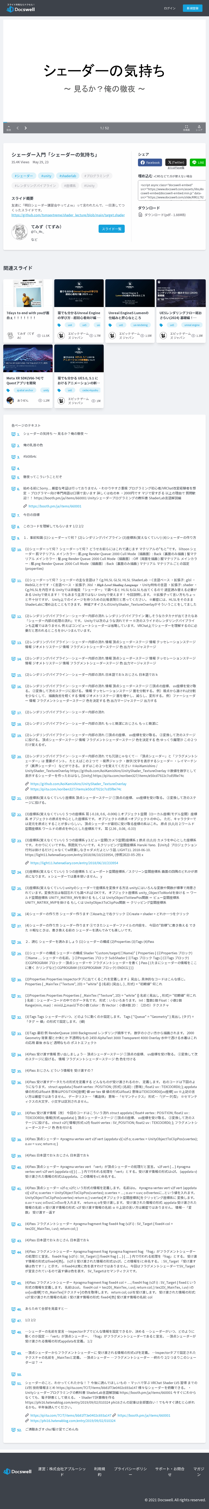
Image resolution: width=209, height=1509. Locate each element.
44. (19, 1252)
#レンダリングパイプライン (35, 185)
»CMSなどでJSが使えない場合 (172, 176)
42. (19, 1224)
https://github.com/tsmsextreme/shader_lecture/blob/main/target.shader (68, 214)
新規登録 (192, 8)
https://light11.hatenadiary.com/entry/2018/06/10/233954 (74, 862)
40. (19, 1167)
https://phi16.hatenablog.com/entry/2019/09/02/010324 (73, 1420)
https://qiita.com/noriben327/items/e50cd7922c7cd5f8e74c (75, 789)
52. (19, 1429)
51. (19, 1383)
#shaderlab (67, 175)
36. (19, 1082)
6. (18, 488)
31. (19, 996)
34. (19, 1054)
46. (19, 1309)
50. (19, 1374)
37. (19, 1113)
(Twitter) (178, 162)
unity (46, 390)
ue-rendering (140, 325)
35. (19, 1071)
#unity (46, 175)
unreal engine (192, 325)
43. (19, 1240)
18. (19, 724)
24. (19, 872)
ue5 (84, 325)
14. (19, 658)
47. (19, 1320)
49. (19, 1353)
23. (19, 840)
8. (18, 526)
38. (19, 1139)
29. (19, 953)
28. (19, 942)
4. (18, 468)
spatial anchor (25, 390)
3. (18, 457)
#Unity (89, 185)
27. (19, 926)
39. (19, 1155)
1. (18, 434)
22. (19, 814)
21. (19, 798)
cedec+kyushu (90, 390)
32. (19, 1017)
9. (18, 538)
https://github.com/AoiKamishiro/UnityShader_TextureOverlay (78, 783)
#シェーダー (24, 175)
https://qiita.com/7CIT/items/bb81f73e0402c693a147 (70, 1415)
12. (19, 616)
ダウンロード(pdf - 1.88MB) (165, 214)
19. (19, 735)
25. (19, 888)
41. (19, 1188)
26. (19, 914)
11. (19, 580)
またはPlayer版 (176, 167)
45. (19, 1283)
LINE (201, 162)
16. (19, 686)
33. (19, 1033)
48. (19, 1332)
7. (18, 515)
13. (19, 642)
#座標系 (70, 185)
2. (18, 445)
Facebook (153, 162)
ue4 (70, 325)
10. (19, 549)
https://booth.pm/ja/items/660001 (55, 506)
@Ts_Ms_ (37, 232)
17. (19, 712)
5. (18, 477)
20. (19, 756)
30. (19, 979)
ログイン (170, 8)
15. (19, 675)
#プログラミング (96, 175)
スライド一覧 (111, 228)
